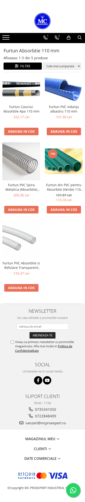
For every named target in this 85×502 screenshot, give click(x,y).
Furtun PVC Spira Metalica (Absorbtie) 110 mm (21, 187)
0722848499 (45, 416)
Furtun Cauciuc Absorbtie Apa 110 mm (21, 108)
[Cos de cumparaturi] (69, 37)
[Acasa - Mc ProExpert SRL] (42, 21)
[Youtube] (47, 380)
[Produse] (6, 38)
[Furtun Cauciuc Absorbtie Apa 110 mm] (21, 89)
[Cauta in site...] (79, 37)
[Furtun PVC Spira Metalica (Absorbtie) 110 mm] (21, 161)
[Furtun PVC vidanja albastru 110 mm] (64, 89)
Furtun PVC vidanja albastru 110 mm (64, 108)
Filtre (24, 66)
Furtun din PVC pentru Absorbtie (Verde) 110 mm (63, 187)
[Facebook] (38, 380)
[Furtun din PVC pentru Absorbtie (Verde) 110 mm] (64, 161)
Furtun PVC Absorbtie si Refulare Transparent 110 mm (21, 265)
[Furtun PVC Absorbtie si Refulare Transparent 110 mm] (21, 239)
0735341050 (45, 409)
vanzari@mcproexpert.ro (45, 423)
